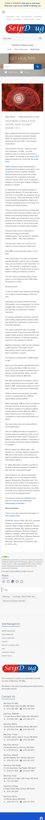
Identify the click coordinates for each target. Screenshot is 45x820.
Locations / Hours (8, 652)
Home (9, 49)
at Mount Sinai (14, 515)
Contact (5, 641)
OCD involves (11, 166)
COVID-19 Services (8, 638)
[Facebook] (3, 12)
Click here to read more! (30, 3)
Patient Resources (21, 49)
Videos (26, 72)
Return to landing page (10, 645)
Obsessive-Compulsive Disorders (14, 601)
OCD (7, 138)
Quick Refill (17, 19)
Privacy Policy (7, 656)
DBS (11, 251)
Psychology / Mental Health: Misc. (24, 596)
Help (18, 17)
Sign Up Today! (29, 19)
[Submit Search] (38, 66)
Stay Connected (7, 634)
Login (38, 19)
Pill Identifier (27, 17)
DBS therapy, (33, 358)
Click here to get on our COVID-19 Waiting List (22, 6)
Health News (13, 72)
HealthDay (17, 571)
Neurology (6, 596)
